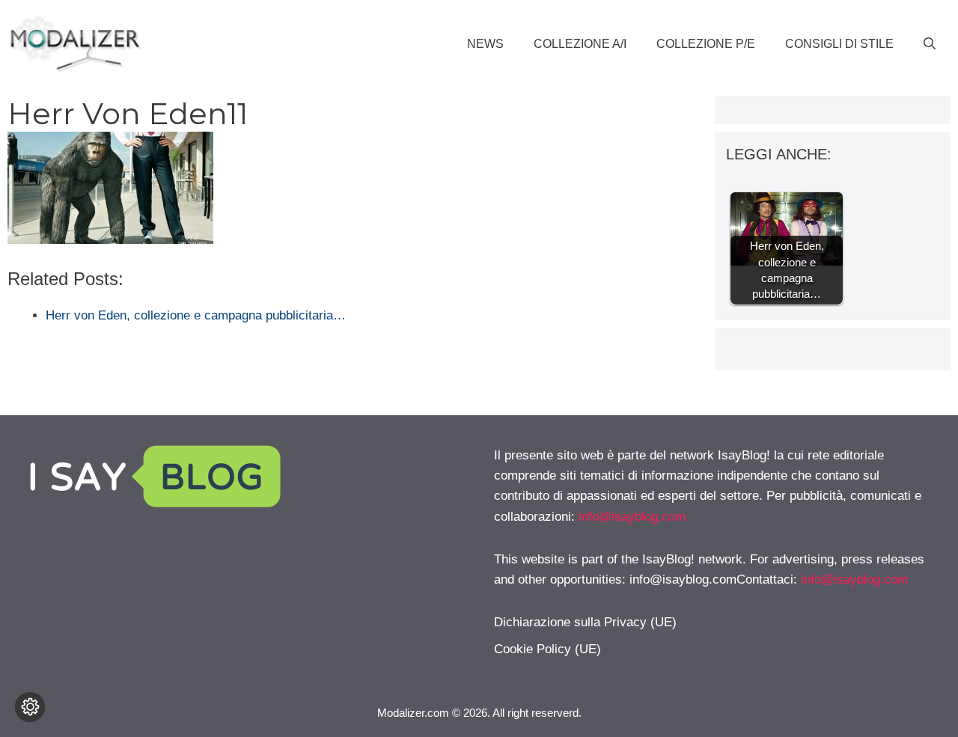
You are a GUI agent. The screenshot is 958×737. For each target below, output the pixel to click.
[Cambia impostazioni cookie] (30, 707)
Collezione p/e (705, 43)
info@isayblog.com (632, 517)
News (485, 43)
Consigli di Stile (839, 43)
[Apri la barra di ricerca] (930, 44)
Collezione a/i (580, 43)
